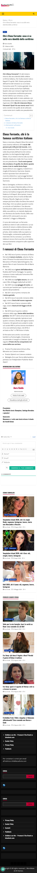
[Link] (21, 449)
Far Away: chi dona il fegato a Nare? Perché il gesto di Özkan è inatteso (18, 656)
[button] (3, 14)
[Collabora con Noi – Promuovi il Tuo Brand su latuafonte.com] (15, 863)
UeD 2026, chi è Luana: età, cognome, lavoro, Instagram (18, 585)
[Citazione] (16, 449)
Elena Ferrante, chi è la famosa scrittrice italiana (18, 119)
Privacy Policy (9, 745)
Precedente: (18, 410)
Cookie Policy (9, 741)
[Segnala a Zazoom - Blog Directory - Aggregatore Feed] (4, 785)
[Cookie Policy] (25, 863)
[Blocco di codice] (19, 449)
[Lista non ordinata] (14, 449)
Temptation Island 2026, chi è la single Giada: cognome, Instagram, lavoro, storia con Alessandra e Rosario (17, 522)
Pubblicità (8, 749)
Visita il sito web (18, 395)
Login (34, 437)
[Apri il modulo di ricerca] (33, 14)
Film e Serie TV (9, 619)
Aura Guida (8, 44)
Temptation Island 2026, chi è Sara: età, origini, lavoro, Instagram (16, 554)
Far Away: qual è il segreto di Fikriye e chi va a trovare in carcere (18, 687)
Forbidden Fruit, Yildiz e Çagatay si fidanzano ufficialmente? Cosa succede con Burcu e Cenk (18, 720)
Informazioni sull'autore (12, 125)
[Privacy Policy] (12, 863)
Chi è (4, 32)
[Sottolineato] (7, 449)
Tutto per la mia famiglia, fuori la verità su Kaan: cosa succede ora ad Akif (18, 625)
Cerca (5, 771)
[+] (25, 449)
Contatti (7, 828)
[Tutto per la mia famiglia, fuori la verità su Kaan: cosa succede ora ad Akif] (18, 611)
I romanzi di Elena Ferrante (14, 123)
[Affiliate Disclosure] (21, 863)
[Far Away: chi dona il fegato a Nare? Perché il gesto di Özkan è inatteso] (18, 642)
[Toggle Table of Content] (30, 115)
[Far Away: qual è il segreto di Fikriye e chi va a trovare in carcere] (18, 673)
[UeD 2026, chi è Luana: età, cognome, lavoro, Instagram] (18, 571)
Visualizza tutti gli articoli (18, 400)
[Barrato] (9, 449)
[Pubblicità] (18, 863)
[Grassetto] (3, 449)
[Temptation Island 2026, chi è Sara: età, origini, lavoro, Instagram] (18, 540)
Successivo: (18, 419)
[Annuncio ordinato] (12, 449)
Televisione (12, 515)
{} (23, 449)
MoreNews (30, 868)
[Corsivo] (5, 449)
